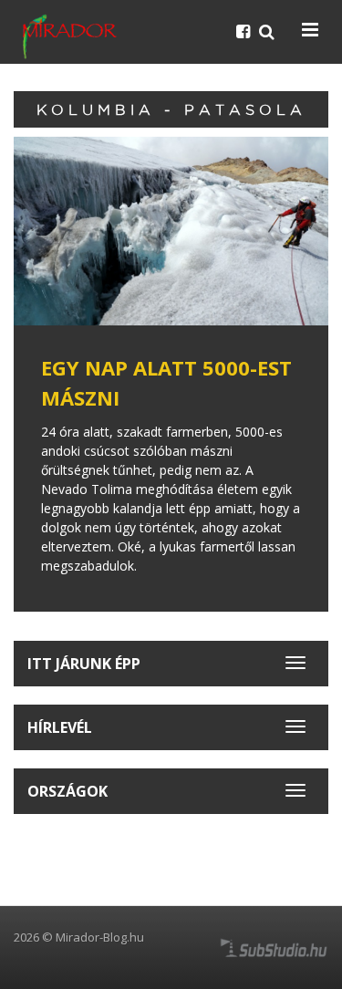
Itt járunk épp (83, 664)
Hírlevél (59, 727)
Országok (67, 791)
